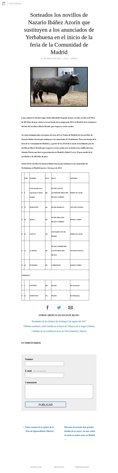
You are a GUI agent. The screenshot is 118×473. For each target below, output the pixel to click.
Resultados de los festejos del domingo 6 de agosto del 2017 (59, 321)
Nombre (29, 359)
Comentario (31, 382)
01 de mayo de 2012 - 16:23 (54, 58)
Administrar (82, 467)
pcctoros (15, 3)
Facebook (47, 307)
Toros (73, 58)
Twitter (59, 307)
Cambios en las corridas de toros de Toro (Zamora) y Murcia (59, 331)
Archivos (59, 467)
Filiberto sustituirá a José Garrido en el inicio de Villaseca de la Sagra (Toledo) (59, 326)
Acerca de (36, 467)
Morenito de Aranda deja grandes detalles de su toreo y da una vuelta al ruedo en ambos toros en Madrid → (79, 433)
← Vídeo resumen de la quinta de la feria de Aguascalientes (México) (38, 429)
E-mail (35, 371)
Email (70, 307)
